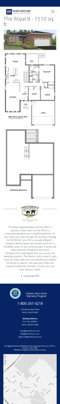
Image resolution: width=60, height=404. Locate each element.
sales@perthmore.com (30, 331)
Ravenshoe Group (38, 350)
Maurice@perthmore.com (30, 337)
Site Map (34, 348)
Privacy (25, 348)
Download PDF (31, 275)
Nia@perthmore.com (30, 334)
